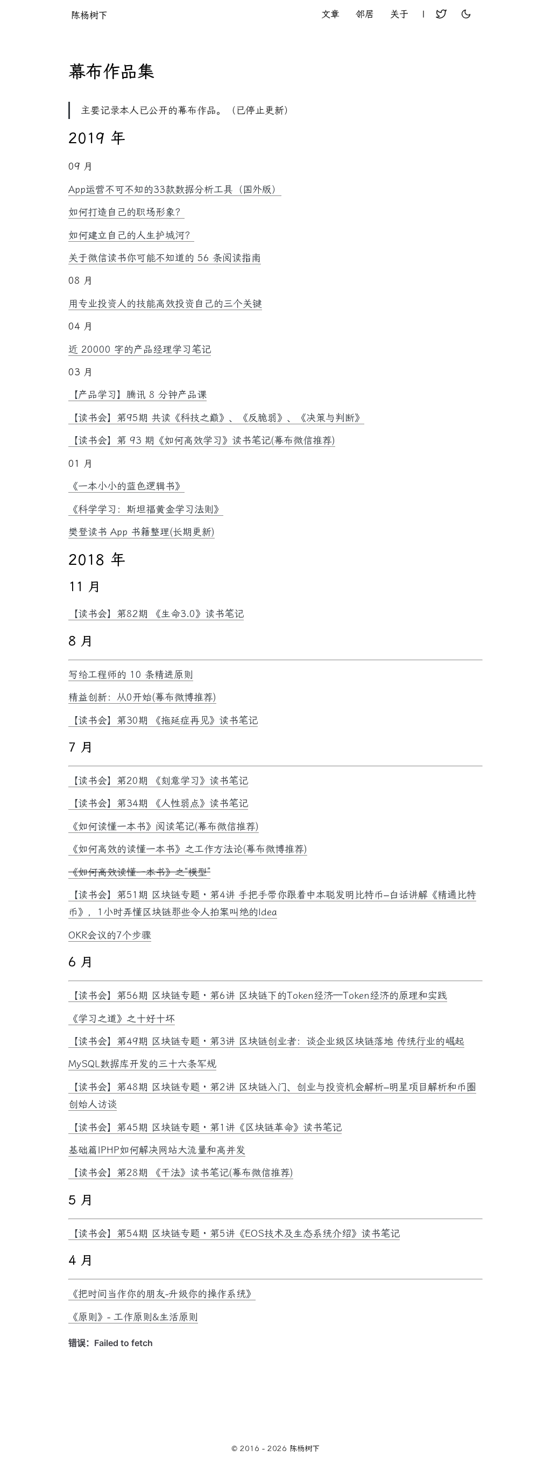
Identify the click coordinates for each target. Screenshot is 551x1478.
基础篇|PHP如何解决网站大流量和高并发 (156, 1150)
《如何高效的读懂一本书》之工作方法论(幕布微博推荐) (187, 849)
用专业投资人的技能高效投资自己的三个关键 (165, 304)
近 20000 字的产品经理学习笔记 (139, 349)
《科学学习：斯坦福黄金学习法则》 (145, 509)
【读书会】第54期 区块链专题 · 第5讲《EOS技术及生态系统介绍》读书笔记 (234, 1233)
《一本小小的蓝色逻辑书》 (126, 486)
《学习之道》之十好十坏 (121, 1019)
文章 (330, 14)
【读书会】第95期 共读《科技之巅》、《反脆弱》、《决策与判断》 (216, 418)
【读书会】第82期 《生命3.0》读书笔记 (156, 614)
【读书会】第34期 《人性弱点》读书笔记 (158, 803)
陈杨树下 (89, 15)
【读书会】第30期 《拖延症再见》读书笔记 (163, 720)
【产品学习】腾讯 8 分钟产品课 (137, 395)
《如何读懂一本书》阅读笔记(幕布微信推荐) (163, 826)
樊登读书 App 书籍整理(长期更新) (141, 532)
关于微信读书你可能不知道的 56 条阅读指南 (164, 258)
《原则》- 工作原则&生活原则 (133, 1317)
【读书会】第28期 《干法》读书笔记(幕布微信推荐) (180, 1173)
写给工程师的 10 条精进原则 (130, 675)
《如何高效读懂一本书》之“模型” (139, 872)
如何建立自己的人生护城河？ (131, 235)
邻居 (365, 14)
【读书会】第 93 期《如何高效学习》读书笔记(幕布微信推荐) (201, 440)
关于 (399, 14)
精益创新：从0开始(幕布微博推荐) (142, 697)
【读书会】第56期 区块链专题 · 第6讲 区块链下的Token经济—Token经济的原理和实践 (257, 995)
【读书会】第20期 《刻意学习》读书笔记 (158, 781)
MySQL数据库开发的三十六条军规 (142, 1064)
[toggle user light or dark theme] (466, 15)
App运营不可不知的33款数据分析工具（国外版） (174, 189)
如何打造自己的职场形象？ (126, 212)
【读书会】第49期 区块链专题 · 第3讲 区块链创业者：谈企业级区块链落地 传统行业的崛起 (266, 1041)
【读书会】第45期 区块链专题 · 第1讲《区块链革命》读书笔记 (205, 1127)
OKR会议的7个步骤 (109, 935)
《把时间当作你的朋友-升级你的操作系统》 (162, 1294)
